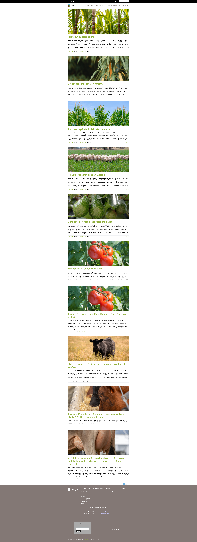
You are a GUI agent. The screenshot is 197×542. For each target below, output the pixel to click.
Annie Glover (71, 51)
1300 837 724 (103, 511)
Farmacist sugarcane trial (81, 37)
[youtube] (116, 529)
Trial (85, 51)
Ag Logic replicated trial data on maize (89, 129)
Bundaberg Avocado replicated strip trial (90, 221)
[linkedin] (118, 529)
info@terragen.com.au (105, 513)
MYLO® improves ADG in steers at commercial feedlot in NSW (97, 365)
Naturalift (83, 503)
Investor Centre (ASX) (110, 491)
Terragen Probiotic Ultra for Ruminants (85, 499)
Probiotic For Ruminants (87, 425)
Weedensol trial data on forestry (85, 83)
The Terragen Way (96, 491)
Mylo (80, 381)
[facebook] (110, 529)
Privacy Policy (86, 539)
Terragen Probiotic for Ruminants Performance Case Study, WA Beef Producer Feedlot (96, 415)
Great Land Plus (81, 51)
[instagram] (114, 529)
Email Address (78, 526)
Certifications (95, 494)
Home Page (81, 425)
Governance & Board (110, 493)
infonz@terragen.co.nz (105, 515)
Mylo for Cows (84, 493)
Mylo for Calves (84, 491)
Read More (127, 51)
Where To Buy (121, 493)
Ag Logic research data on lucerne (86, 174)
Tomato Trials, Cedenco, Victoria (85, 268)
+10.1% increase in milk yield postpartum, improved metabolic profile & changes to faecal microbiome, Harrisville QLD (96, 461)
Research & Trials (96, 493)
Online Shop (121, 494)
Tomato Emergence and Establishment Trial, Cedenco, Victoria (97, 315)
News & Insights (122, 491)
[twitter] (112, 529)
